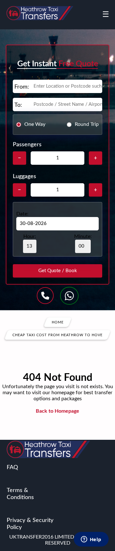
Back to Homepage (57, 411)
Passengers (27, 145)
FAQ (12, 467)
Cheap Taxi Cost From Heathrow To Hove (57, 335)
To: (18, 105)
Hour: (29, 236)
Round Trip (87, 124)
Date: (22, 213)
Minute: (83, 236)
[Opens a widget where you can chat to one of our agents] (91, 540)
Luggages (24, 176)
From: (21, 87)
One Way (34, 124)
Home (58, 322)
